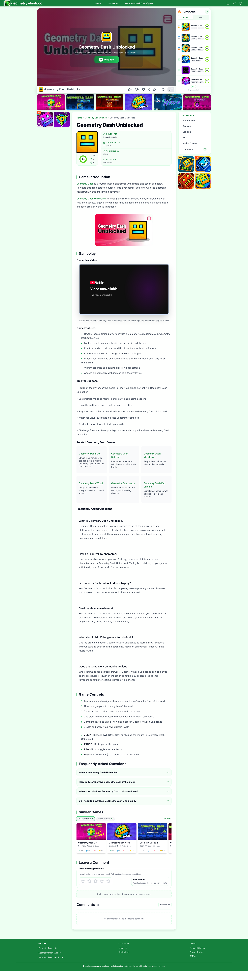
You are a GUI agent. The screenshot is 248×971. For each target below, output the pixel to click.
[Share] (149, 89)
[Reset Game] (163, 89)
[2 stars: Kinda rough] (89, 881)
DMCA (192, 956)
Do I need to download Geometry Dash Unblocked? (107, 800)
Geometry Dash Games (96, 117)
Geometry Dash (85, 183)
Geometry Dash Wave (123, 483)
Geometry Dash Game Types (139, 3)
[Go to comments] (154, 89)
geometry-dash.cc (101, 966)
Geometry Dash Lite (89, 453)
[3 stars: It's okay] (95, 881)
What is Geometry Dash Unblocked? (99, 772)
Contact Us (124, 952)
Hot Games (113, 3)
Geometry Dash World (91, 483)
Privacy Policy (196, 952)
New (201, 17)
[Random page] (228, 3)
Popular (186, 17)
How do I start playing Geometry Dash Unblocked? (107, 781)
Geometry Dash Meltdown (50, 957)
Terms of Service (197, 948)
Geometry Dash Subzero (49, 952)
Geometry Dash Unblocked (91, 198)
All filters (168, 818)
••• (193, 86)
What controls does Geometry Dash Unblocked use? (108, 791)
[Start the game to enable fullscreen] (170, 89)
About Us (123, 948)
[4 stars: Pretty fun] (102, 881)
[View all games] (207, 12)
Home (98, 3)
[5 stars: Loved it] (108, 881)
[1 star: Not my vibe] (83, 881)
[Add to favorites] (143, 89)
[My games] (234, 3)
